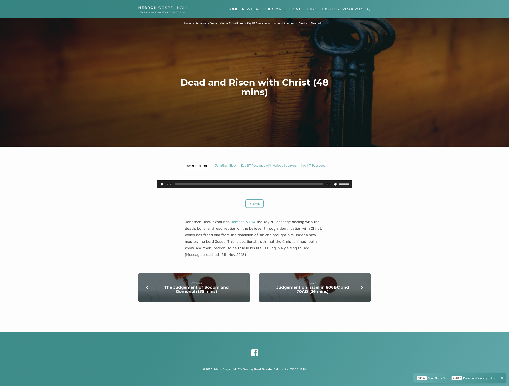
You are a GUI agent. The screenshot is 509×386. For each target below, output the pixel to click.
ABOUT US (330, 9)
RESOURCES (353, 9)
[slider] (344, 183)
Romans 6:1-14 (243, 222)
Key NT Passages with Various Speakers (271, 23)
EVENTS (296, 9)
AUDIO (312, 9)
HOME (233, 9)
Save (256, 203)
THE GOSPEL (275, 9)
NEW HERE (251, 9)
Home (187, 23)
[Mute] (336, 184)
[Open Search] (368, 9)
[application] (254, 184)
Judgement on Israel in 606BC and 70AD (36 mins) (312, 289)
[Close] (502, 377)
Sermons (200, 23)
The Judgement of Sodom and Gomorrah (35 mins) (196, 289)
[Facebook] (254, 353)
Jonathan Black (225, 165)
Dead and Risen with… (312, 23)
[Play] (162, 184)
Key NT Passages (313, 165)
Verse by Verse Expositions (226, 23)
